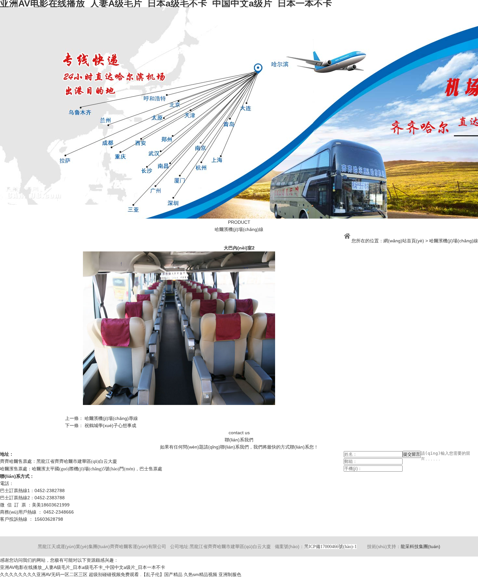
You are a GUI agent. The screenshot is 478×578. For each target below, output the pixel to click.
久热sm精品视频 (200, 574)
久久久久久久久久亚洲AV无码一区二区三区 (43, 574)
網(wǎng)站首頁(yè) (403, 240)
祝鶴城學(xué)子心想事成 (110, 425)
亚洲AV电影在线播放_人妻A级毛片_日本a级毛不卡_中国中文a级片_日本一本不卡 (82, 567)
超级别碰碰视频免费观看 (114, 574)
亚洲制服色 (230, 574)
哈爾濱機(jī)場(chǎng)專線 (111, 418)
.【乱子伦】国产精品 (161, 574)
